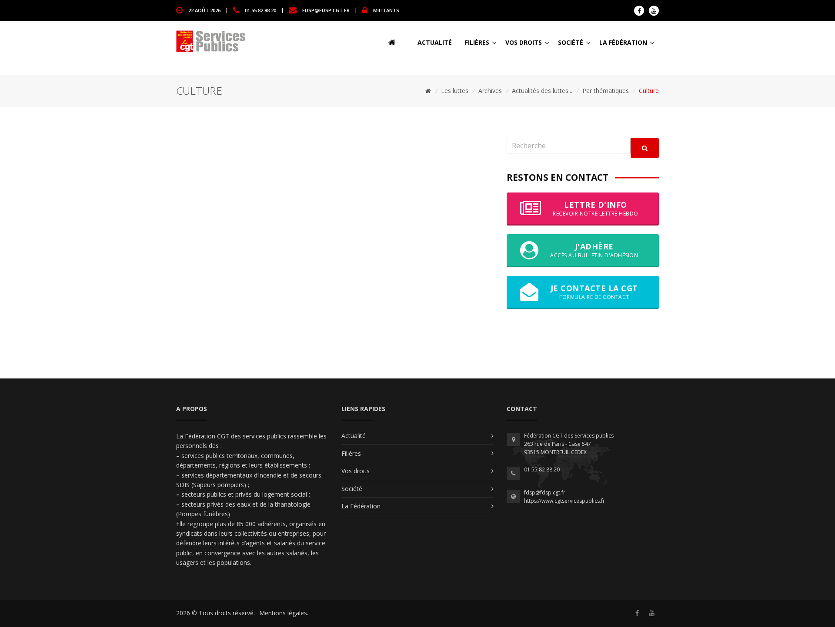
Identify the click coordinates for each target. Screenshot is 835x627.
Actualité (435, 42)
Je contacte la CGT (594, 292)
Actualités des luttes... (542, 90)
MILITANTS (386, 10)
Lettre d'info (595, 208)
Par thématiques (605, 90)
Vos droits (523, 42)
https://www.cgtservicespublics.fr (564, 500)
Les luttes (454, 90)
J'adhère (594, 250)
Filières (477, 42)
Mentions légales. (283, 613)
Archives (490, 90)
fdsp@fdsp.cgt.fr (326, 10)
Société (570, 42)
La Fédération (623, 42)
